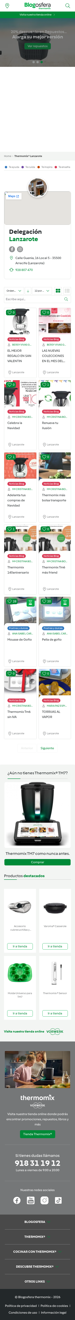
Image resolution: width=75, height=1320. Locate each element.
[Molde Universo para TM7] (20, 973)
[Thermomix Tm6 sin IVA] (20, 683)
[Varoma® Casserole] (55, 906)
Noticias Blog (16, 339)
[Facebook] (16, 1200)
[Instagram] (44, 1200)
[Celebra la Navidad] (20, 395)
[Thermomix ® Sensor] (55, 973)
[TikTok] (58, 1200)
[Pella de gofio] (55, 611)
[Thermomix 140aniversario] (20, 539)
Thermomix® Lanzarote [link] (28, 156)
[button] (68, 6)
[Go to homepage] (38, 5)
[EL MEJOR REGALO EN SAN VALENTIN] (20, 322)
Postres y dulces (18, 628)
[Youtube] (30, 1200)
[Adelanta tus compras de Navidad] (20, 467)
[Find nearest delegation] (7, 6)
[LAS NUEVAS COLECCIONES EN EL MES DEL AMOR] (55, 322)
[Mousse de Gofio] (20, 611)
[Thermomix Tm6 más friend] (55, 539)
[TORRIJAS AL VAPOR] (55, 683)
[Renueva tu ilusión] (55, 395)
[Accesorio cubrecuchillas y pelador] (20, 906)
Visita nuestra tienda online (35, 14)
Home (7, 156)
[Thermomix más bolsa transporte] (55, 467)
